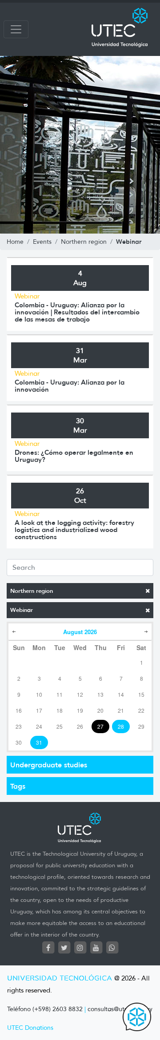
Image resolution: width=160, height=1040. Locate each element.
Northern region (31, 591)
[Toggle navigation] (16, 29)
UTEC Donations (30, 1028)
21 (121, 710)
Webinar (21, 610)
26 (80, 726)
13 (100, 694)
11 (59, 694)
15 (141, 694)
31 (39, 742)
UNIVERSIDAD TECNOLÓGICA (59, 978)
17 (39, 710)
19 (80, 710)
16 (19, 710)
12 (80, 694)
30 (19, 742)
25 (59, 726)
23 (19, 726)
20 (100, 710)
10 (39, 694)
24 (39, 726)
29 (141, 726)
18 (59, 710)
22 (141, 710)
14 (121, 694)
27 (100, 726)
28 (121, 726)
